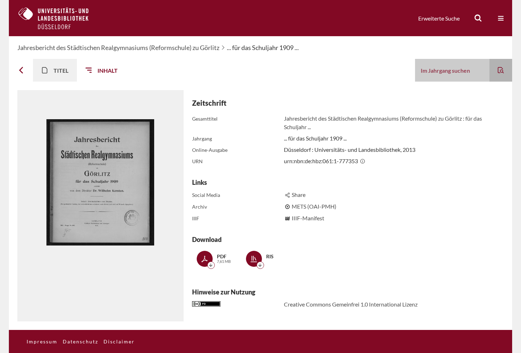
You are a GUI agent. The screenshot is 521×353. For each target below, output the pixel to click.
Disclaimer (119, 341)
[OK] (478, 18)
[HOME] (59, 18)
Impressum (42, 341)
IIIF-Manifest (308, 218)
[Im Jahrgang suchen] (500, 70)
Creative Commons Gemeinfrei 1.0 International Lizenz (351, 304)
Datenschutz (80, 341)
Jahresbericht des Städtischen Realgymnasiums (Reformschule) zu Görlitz (118, 47)
